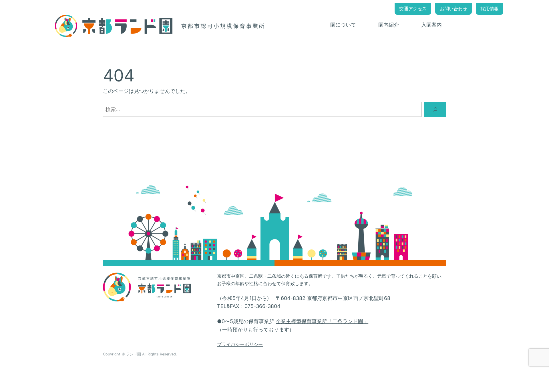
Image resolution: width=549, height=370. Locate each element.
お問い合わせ (453, 8)
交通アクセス (413, 8)
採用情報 (489, 8)
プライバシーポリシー (240, 344)
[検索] (435, 109)
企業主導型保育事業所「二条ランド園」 (322, 321)
